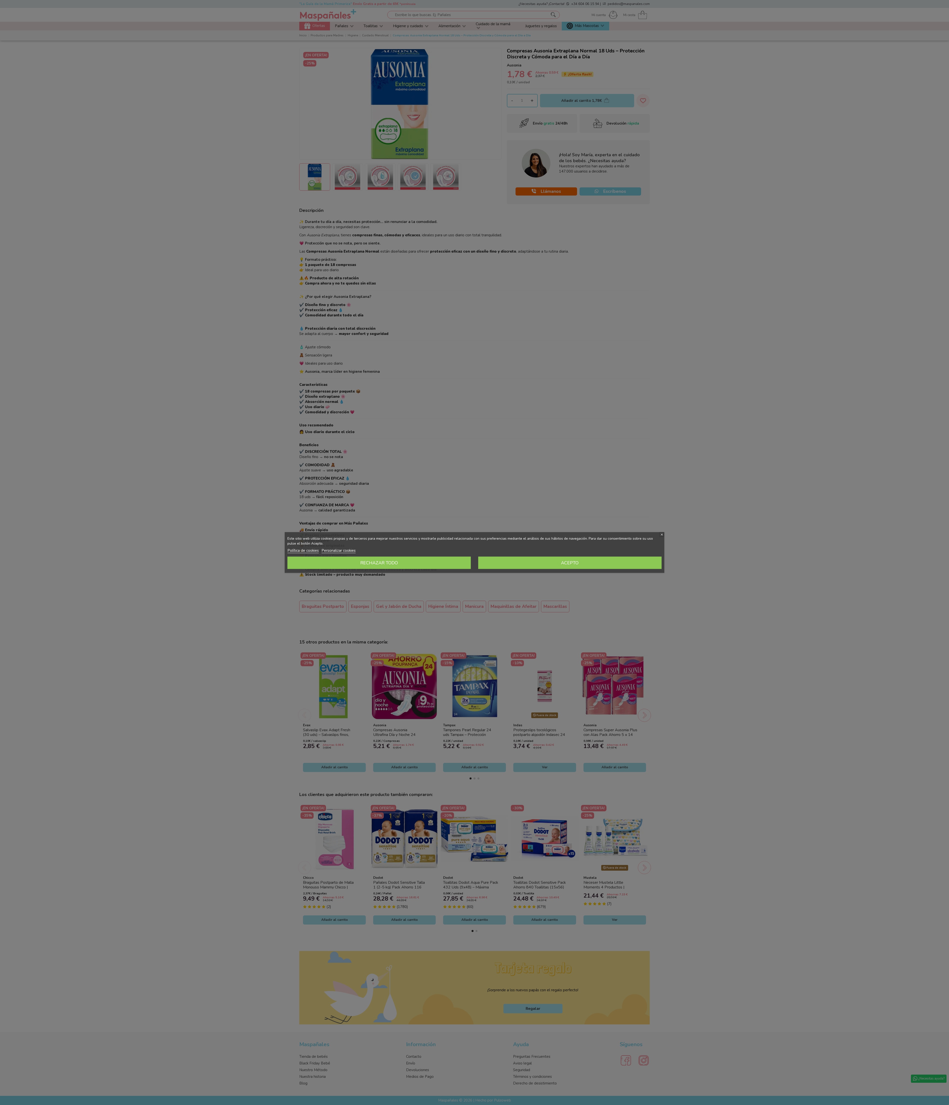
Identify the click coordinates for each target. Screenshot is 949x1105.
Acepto (570, 563)
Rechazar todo (379, 563)
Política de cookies (303, 550)
